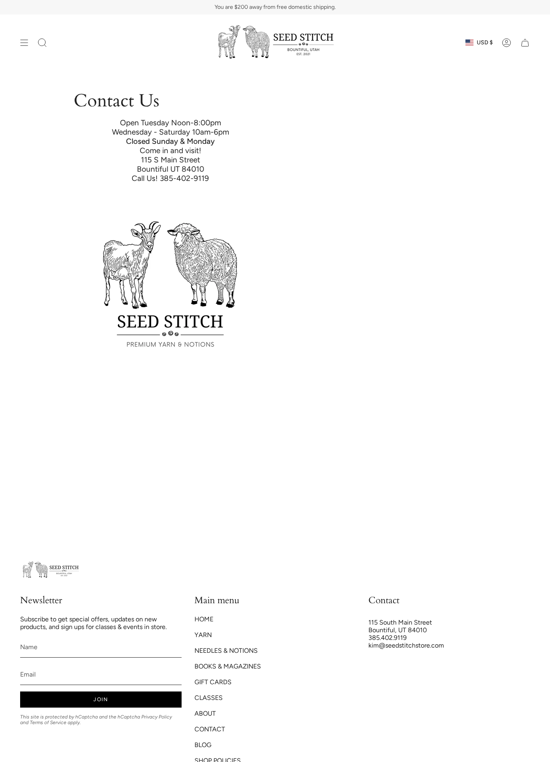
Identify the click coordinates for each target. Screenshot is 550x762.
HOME (203, 619)
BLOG (202, 745)
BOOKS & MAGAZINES (227, 666)
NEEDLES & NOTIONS (226, 650)
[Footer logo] (50, 570)
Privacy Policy (156, 717)
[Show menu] (24, 42)
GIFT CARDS (213, 682)
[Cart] (525, 42)
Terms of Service (48, 722)
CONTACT (209, 729)
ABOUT (205, 713)
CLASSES (208, 698)
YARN (203, 635)
